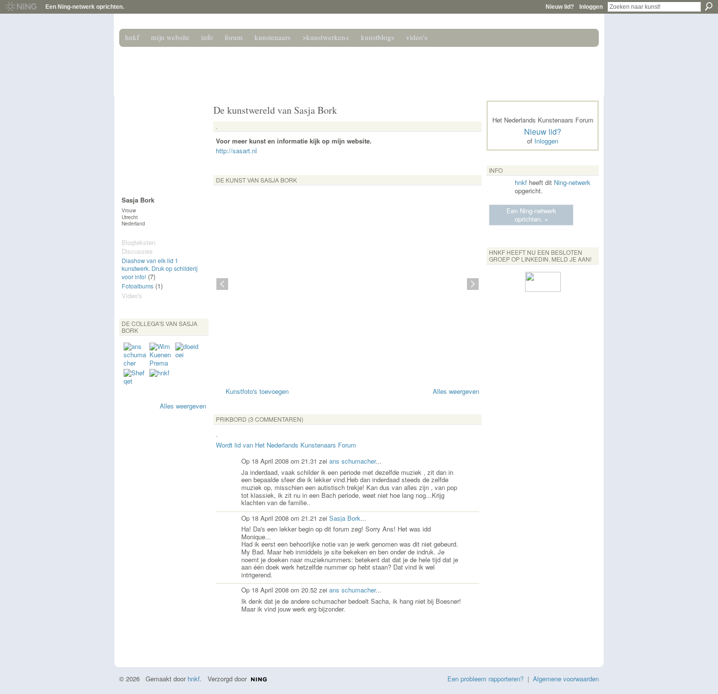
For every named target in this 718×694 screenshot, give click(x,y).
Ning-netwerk (572, 182)
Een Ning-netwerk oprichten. (84, 6)
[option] (347, 284)
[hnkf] (161, 380)
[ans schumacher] (135, 354)
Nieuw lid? (560, 6)
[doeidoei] (187, 354)
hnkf (521, 182)
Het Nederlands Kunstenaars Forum (258, 67)
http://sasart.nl (236, 150)
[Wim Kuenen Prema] (161, 354)
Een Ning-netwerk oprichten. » (531, 215)
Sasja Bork (344, 518)
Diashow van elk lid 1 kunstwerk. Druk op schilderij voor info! (159, 268)
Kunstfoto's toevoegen (257, 391)
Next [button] (473, 284)
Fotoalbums (137, 286)
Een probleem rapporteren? (485, 678)
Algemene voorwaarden (566, 678)
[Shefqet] (135, 380)
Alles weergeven (183, 405)
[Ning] (21, 7)
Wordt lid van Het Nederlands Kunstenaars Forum (286, 444)
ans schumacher (352, 461)
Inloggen (591, 6)
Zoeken (709, 6)
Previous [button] (222, 284)
